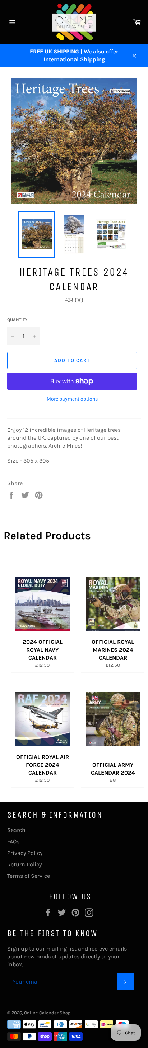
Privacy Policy (24, 853)
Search (16, 830)
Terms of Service (28, 875)
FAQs (13, 841)
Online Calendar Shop (47, 1012)
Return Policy (24, 864)
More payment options (72, 399)
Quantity (17, 319)
